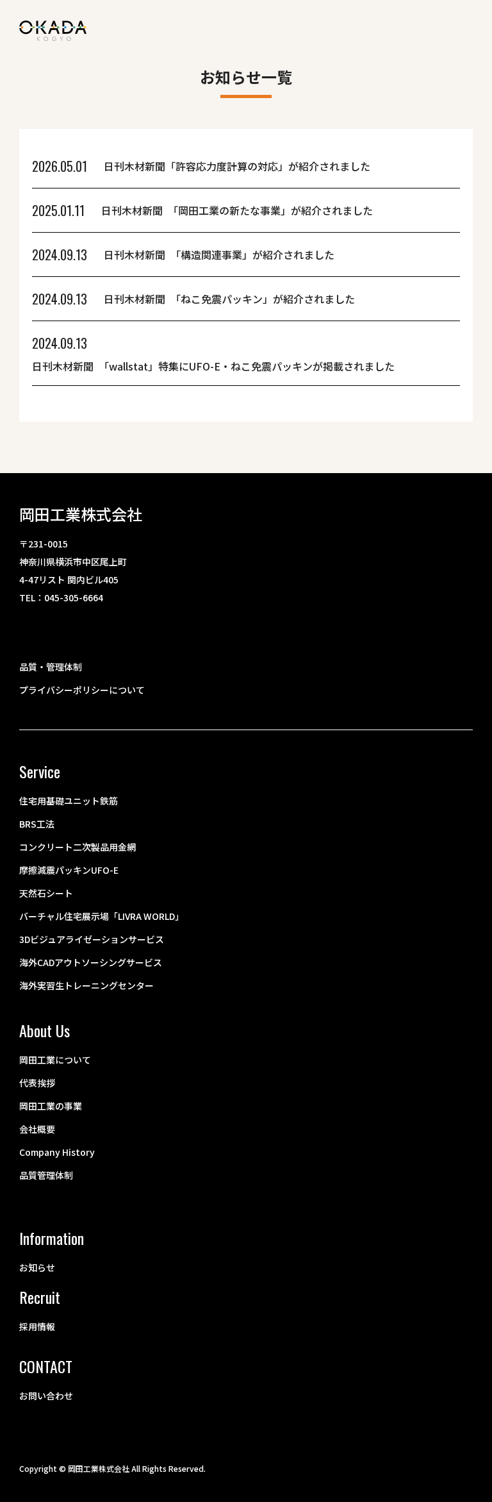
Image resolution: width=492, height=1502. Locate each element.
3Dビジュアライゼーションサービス (91, 939)
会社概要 (37, 1128)
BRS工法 (36, 823)
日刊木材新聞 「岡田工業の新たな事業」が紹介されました (237, 210)
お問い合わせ (46, 1395)
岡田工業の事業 (50, 1105)
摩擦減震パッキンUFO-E (69, 870)
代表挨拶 (37, 1082)
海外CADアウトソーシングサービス (90, 962)
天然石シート (46, 893)
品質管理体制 (46, 1175)
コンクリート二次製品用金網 (77, 846)
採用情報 (37, 1326)
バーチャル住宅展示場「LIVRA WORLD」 (101, 916)
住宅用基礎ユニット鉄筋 (68, 800)
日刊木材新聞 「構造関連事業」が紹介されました (219, 254)
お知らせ (37, 1267)
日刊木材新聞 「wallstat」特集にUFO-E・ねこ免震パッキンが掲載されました (213, 366)
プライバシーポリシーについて (82, 689)
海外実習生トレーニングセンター (86, 985)
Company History (57, 1152)
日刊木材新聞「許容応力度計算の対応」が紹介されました (237, 166)
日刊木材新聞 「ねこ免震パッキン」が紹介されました (229, 298)
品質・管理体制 (50, 666)
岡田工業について (55, 1059)
